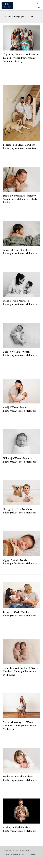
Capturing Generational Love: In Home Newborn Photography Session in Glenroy (20, 57)
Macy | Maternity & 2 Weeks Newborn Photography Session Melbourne (19, 725)
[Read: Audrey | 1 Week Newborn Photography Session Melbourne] (21, 811)
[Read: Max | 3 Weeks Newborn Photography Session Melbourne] (21, 284)
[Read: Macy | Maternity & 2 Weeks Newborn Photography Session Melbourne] (21, 706)
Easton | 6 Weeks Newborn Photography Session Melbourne (20, 613)
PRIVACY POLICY (31, 854)
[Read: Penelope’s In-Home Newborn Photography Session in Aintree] (21, 112)
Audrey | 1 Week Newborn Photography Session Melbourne (20, 829)
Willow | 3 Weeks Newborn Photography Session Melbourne (20, 459)
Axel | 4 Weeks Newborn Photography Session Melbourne (20, 408)
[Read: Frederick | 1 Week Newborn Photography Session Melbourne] (21, 760)
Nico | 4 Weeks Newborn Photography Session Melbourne (20, 353)
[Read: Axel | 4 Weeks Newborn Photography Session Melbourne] (21, 391)
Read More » (11, 71)
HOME (7, 854)
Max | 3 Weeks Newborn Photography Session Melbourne (20, 302)
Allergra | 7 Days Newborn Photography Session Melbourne (20, 251)
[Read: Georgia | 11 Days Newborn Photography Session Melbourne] (21, 493)
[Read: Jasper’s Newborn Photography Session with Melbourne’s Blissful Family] (21, 179)
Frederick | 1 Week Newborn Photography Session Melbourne (20, 778)
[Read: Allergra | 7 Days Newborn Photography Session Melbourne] (21, 233)
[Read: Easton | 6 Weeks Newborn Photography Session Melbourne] (21, 595)
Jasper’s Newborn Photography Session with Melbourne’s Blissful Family (20, 199)
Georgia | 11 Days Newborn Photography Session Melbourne (20, 510)
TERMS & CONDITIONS (17, 854)
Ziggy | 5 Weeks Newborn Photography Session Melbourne (20, 561)
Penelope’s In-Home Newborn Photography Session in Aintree (19, 146)
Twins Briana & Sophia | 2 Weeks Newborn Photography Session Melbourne (20, 671)
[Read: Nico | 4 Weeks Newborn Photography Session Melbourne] (21, 335)
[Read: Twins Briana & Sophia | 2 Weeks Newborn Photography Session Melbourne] (21, 651)
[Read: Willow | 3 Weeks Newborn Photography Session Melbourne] (21, 442)
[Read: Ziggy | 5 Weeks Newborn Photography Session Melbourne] (21, 543)
